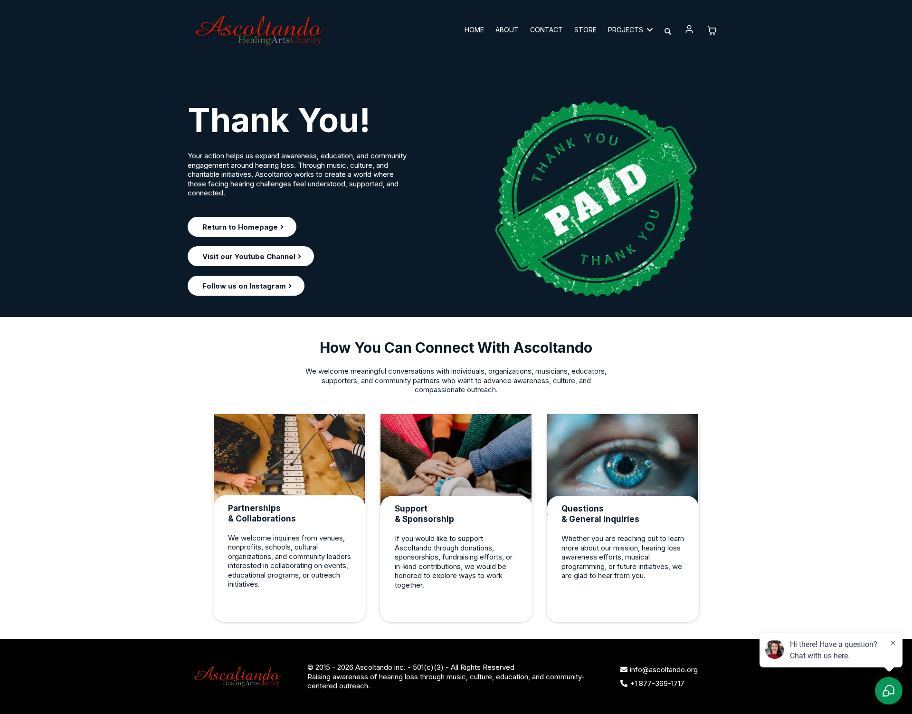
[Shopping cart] (712, 30)
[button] (689, 29)
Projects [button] (626, 30)
